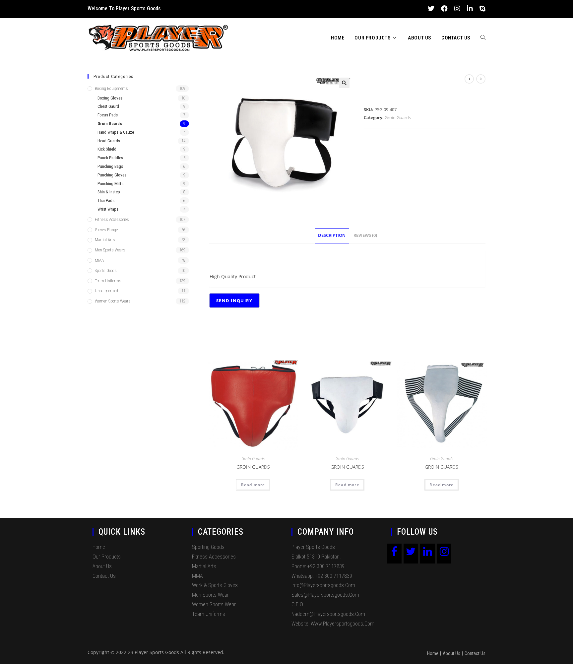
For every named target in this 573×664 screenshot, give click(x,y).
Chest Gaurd (108, 106)
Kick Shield (106, 149)
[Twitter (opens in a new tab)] (431, 8)
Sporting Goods (208, 547)
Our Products (107, 557)
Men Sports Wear (210, 595)
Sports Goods (106, 270)
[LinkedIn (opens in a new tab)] (470, 8)
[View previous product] (469, 79)
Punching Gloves (111, 174)
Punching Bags (110, 166)
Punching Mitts (110, 183)
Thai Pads (105, 200)
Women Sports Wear (214, 604)
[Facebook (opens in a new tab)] (444, 8)
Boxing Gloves (109, 98)
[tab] (332, 235)
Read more (253, 485)
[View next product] (480, 79)
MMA (99, 260)
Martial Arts (105, 239)
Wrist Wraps (107, 209)
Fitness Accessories (112, 219)
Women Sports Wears (113, 301)
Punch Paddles (110, 157)
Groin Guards (398, 117)
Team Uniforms (108, 280)
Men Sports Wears (110, 249)
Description (332, 235)
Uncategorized (106, 290)
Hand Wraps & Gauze (115, 132)
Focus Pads (107, 114)
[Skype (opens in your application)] (480, 8)
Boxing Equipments (111, 88)
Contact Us (104, 576)
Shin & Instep (108, 191)
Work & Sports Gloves (215, 585)
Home (99, 547)
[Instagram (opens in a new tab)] (457, 8)
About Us (102, 566)
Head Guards (108, 140)
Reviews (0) (365, 235)
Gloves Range (106, 229)
